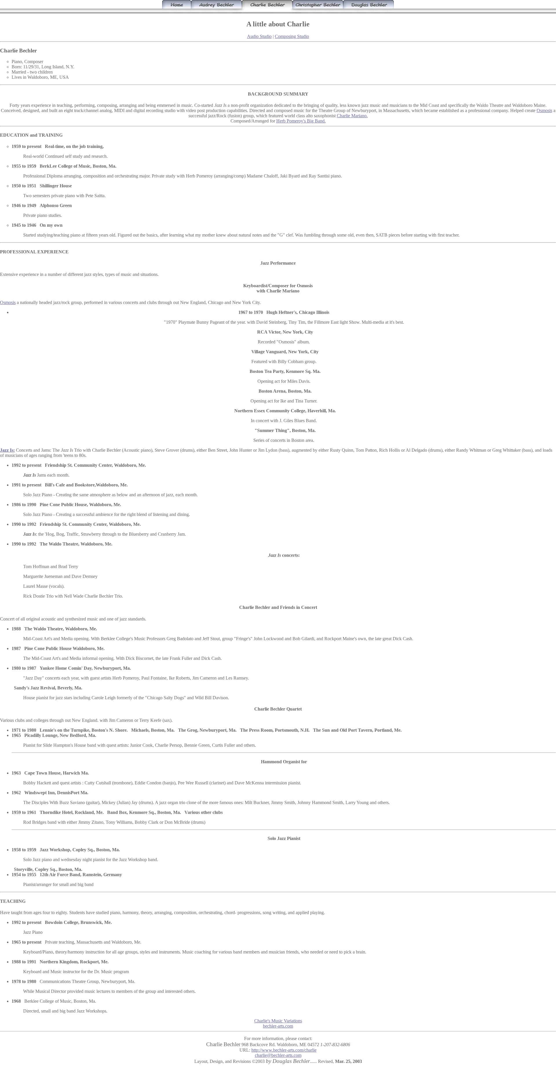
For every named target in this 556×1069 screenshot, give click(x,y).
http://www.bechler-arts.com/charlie (284, 1050)
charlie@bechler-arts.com (278, 1055)
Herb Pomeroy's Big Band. (301, 120)
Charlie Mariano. (352, 115)
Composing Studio (292, 36)
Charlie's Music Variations (278, 1020)
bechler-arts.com (278, 1026)
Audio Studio (259, 36)
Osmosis (544, 110)
